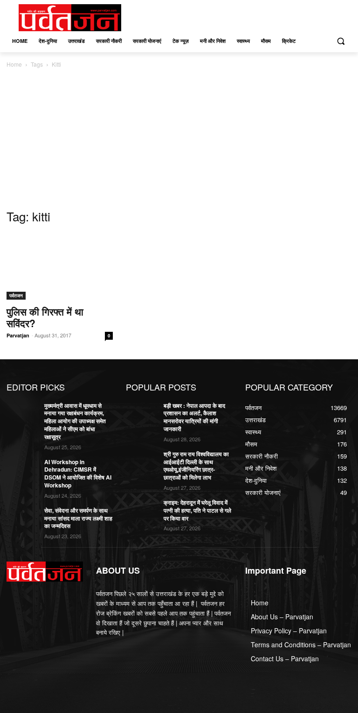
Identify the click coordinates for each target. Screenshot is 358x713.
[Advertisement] (179, 139)
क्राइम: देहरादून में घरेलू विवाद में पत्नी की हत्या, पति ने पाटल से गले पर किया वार (197, 510)
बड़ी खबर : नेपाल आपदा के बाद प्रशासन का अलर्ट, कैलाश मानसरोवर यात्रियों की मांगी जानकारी (194, 417)
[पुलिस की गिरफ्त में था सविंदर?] (60, 266)
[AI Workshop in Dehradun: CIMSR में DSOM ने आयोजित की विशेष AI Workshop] (22, 469)
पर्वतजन (16, 295)
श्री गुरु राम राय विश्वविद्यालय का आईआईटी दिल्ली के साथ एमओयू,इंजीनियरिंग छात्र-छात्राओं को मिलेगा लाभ (196, 465)
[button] (340, 41)
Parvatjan (18, 335)
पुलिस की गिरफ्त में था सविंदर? (45, 317)
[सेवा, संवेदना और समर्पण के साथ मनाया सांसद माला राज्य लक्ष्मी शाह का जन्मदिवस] (22, 518)
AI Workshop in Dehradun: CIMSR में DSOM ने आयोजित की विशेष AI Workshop (77, 473)
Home (14, 64)
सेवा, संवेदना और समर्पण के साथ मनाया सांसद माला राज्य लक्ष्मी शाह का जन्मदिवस (78, 518)
